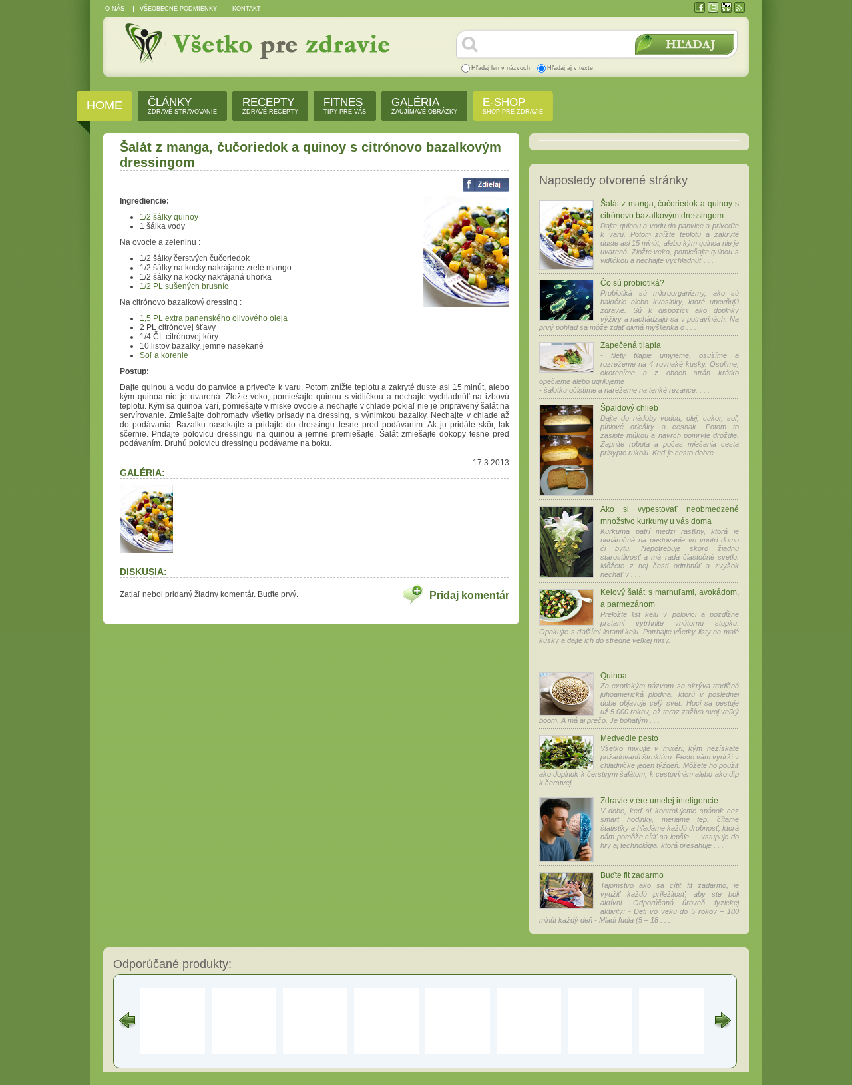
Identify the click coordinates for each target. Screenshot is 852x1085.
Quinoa (613, 675)
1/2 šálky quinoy (169, 217)
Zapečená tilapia (630, 345)
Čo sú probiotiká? (632, 283)
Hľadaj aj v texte (570, 68)
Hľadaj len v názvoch (500, 68)
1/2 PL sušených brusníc (184, 286)
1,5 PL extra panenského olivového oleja (214, 318)
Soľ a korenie (164, 355)
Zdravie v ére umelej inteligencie (659, 800)
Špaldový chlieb (629, 408)
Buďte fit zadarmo (632, 875)
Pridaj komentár (469, 595)
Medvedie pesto (629, 738)
